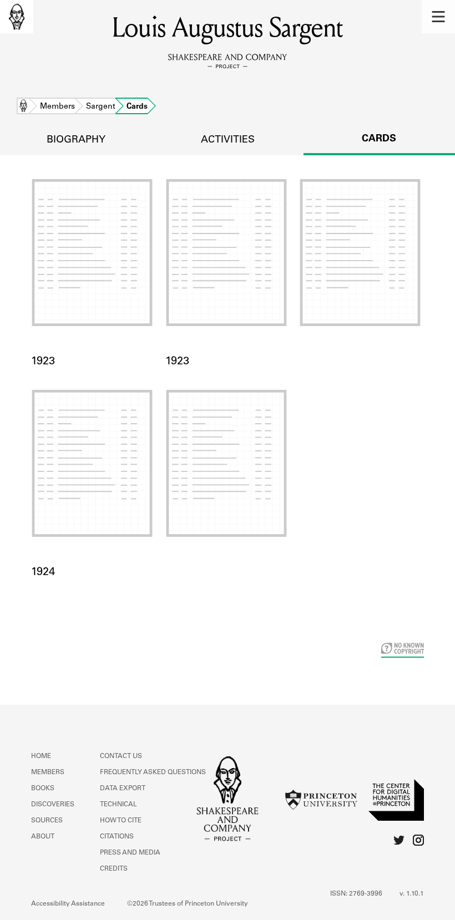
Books (42, 788)
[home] (16, 16)
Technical (118, 804)
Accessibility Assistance (68, 904)
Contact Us (121, 756)
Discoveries (52, 804)
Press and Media (130, 853)
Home (23, 107)
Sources (47, 820)
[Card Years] (361, 266)
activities (228, 140)
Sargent (100, 107)
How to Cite (120, 820)
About (42, 836)
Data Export (122, 788)
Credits (114, 869)
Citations (117, 836)
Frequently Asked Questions (153, 772)
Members (57, 107)
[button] (438, 16)
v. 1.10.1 (412, 894)
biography (76, 140)
